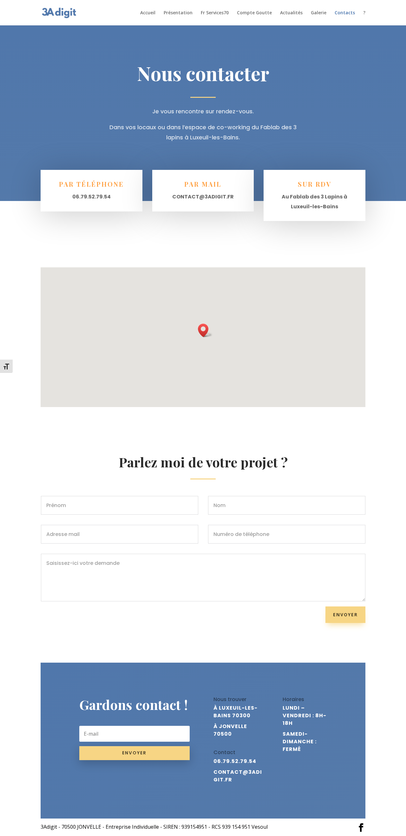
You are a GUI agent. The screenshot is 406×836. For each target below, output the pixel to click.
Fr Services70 (215, 13)
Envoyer (345, 615)
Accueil (147, 13)
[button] (205, 330)
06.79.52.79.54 (234, 761)
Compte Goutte (254, 13)
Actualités (291, 13)
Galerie (318, 13)
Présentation (178, 13)
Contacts (345, 13)
